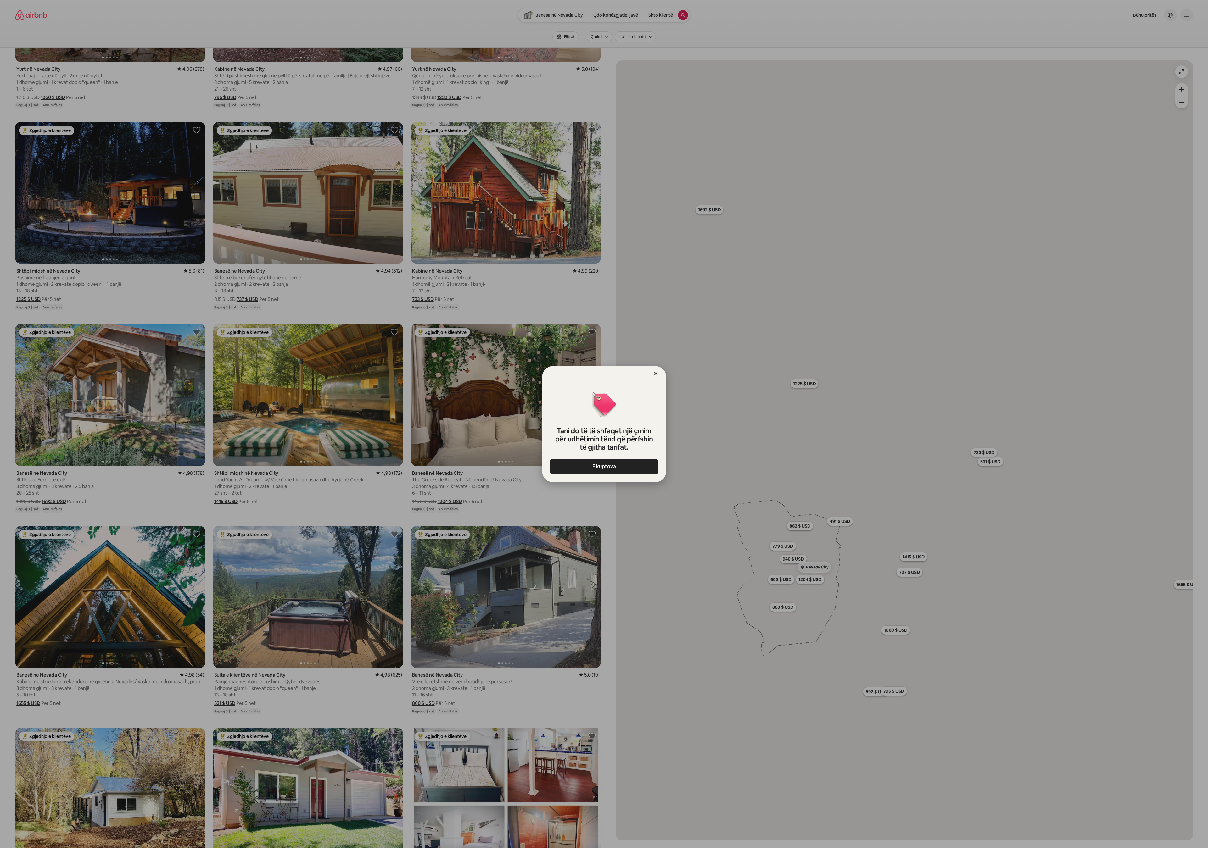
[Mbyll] (655, 373)
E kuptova (604, 466)
